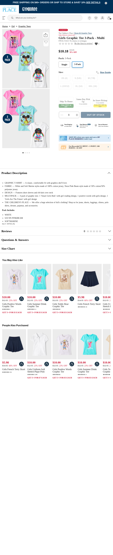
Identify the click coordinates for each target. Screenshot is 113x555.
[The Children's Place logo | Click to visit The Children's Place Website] (9, 9)
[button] (96, 18)
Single (64, 66)
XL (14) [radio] (78, 87)
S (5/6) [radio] (78, 79)
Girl (13, 27)
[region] (56, 2)
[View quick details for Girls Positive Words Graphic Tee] (21, 300)
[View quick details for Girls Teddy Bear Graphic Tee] (71, 300)
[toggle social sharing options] (46, 36)
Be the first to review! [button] (84, 45)
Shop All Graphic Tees (85, 34)
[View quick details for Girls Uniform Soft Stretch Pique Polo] (46, 366)
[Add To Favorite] (46, 43)
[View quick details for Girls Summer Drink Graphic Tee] (46, 300)
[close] (106, 3)
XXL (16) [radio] (92, 87)
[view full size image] (26, 147)
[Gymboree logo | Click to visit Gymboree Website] (29, 9)
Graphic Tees (24, 27)
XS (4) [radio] (65, 79)
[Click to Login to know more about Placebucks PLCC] (108, 149)
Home (5, 27)
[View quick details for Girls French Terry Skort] (97, 300)
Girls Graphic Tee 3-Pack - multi (83, 39)
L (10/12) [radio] (64, 87)
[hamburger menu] (3, 18)
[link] (89, 18)
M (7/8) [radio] (91, 79)
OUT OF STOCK (95, 116)
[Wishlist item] (97, 20)
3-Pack (77, 66)
